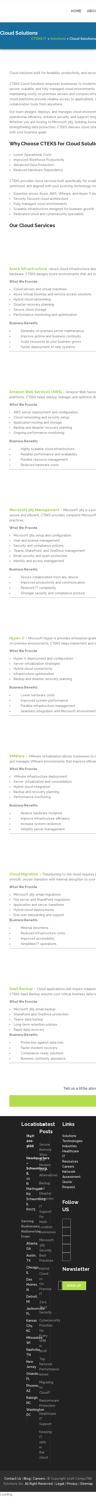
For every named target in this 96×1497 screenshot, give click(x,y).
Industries (69, 1146)
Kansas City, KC (31, 1326)
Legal (60, 1483)
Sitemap (86, 1483)
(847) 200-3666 (30, 1141)
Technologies (72, 1141)
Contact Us (12, 1478)
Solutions (58, 39)
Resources (70, 1161)
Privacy (72, 1483)
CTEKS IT (39, 39)
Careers (68, 1166)
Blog (27, 1478)
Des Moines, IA (32, 1284)
